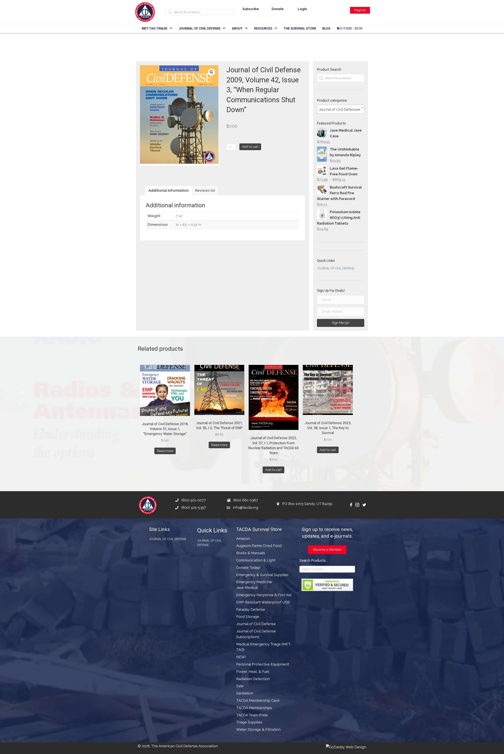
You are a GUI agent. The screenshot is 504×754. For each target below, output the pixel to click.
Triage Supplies (249, 722)
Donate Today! (248, 567)
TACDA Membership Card (257, 700)
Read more (165, 451)
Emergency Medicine (254, 582)
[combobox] (340, 109)
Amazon (243, 538)
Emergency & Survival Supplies (262, 575)
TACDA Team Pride (252, 715)
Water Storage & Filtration (258, 729)
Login (302, 9)
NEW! (241, 657)
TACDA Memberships (254, 708)
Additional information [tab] (168, 190)
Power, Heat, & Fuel (252, 671)
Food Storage (247, 617)
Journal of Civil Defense (335, 268)
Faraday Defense (250, 609)
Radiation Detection (253, 679)
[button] (211, 72)
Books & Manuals (250, 553)
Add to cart (250, 147)
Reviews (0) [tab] (205, 190)
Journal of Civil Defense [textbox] (339, 109)
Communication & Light (255, 560)
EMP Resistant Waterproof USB (263, 602)
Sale (240, 686)
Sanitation (244, 693)
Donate (278, 9)
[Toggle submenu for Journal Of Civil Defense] (224, 28)
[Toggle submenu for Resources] (276, 28)
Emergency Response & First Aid (263, 595)
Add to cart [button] (273, 470)
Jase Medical (247, 588)
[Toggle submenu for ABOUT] (246, 28)
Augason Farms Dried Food (259, 546)
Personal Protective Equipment (262, 664)
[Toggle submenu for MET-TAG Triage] (171, 28)
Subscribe (251, 9)
